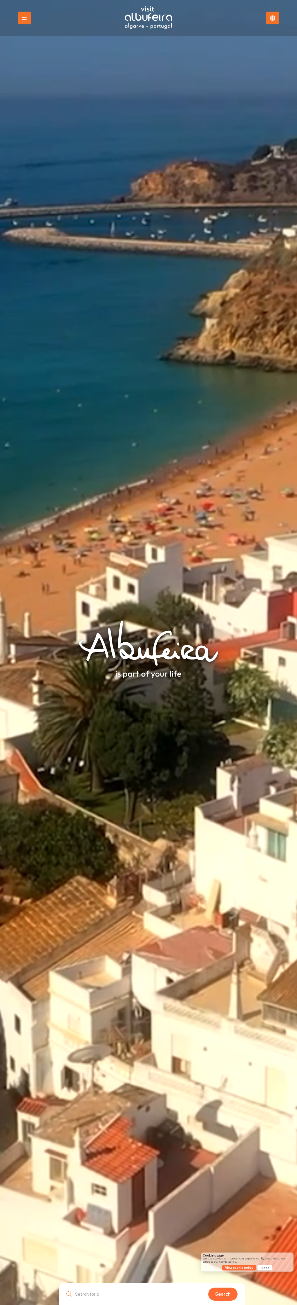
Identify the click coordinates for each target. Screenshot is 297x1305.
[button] (272, 18)
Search (223, 1294)
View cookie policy (239, 1267)
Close (264, 1268)
